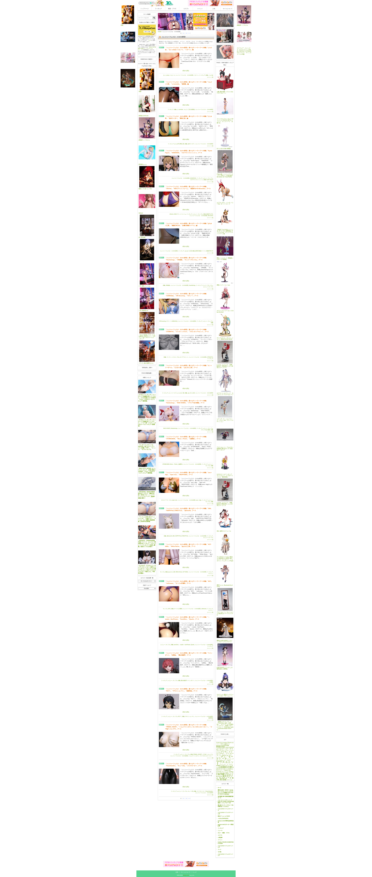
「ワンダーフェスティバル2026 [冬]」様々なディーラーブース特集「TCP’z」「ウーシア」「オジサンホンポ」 (147, 447)
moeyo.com (186, 875)
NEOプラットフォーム (180, 214)
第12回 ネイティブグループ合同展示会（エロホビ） (225, 805)
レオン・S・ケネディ (228, 764)
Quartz (192, 644)
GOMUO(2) (174, 321)
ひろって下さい (225, 750)
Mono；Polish (173, 464)
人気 (213, 8)
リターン (196, 75)
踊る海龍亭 (184, 680)
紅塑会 (211, 682)
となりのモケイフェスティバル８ (225, 813)
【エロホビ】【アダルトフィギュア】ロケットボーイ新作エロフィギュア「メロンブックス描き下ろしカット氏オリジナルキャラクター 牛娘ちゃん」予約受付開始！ (147, 569)
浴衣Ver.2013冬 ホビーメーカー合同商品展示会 (224, 772)
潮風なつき (228, 773)
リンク (194, 872)
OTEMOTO (210, 357)
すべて (219, 787)
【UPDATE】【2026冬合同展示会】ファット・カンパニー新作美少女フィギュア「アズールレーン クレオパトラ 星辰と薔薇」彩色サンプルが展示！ (147, 543)
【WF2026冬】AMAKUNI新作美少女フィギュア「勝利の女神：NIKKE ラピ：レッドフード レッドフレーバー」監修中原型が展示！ (146, 495)
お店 (217, 748)
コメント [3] (210, 612)
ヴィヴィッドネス (171, 357)
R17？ (180, 716)
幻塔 (221, 769)
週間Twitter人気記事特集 (143, 514)
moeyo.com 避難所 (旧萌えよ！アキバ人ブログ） (147, 48)
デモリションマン (189, 716)
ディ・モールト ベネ (224, 757)
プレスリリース (141, 417)
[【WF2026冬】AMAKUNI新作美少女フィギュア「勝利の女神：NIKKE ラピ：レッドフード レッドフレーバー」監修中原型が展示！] (147, 483)
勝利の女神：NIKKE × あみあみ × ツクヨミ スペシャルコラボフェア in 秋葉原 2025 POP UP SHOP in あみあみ (225, 792)
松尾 (229, 769)
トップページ (144, 8)
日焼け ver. (225, 769)
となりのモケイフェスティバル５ (225, 846)
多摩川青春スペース (200, 251)
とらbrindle (180, 109)
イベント (200, 8)
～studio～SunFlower (184, 644)
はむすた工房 (191, 393)
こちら (149, 40)
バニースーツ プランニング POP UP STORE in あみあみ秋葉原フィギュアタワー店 (226, 801)
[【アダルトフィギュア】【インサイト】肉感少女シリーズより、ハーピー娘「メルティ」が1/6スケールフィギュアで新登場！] (147, 411)
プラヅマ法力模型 (205, 430)
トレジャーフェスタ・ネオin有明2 (184, 75)
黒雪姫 (223, 779)
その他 (219, 851)
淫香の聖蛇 (222, 773)
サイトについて (227, 8)
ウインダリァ (190, 680)
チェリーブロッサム (207, 285)
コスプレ (186, 8)
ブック (219, 849)
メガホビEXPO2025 (223, 818)
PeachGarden (209, 791)
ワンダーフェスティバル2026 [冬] (145, 441)
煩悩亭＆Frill (209, 214)
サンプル (210, 178)
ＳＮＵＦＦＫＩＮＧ (166, 500)
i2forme (172, 214)
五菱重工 (180, 464)
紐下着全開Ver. (228, 774)
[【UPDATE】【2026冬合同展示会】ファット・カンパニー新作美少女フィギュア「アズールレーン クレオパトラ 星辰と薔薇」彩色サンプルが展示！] (147, 532)
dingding (225, 742)
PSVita (226, 745)
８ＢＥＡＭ (229, 779)
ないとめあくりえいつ (169, 75)
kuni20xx (176, 644)
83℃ (169, 608)
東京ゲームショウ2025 (224, 816)
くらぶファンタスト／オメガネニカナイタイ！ (201, 756)
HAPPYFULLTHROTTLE (181, 536)
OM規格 (168, 285)
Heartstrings (192, 285)
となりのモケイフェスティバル (225, 809)
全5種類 (223, 765)
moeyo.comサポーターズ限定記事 (226, 825)
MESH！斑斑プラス (225, 744)
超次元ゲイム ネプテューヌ (224, 777)
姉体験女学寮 (226, 767)
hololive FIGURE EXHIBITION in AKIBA (226, 842)
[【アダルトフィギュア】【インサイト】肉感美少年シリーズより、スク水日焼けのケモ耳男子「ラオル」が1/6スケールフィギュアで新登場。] (147, 386)
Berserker (210, 215)
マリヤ (221, 764)
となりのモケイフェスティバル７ (225, 854)
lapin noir (174, 500)
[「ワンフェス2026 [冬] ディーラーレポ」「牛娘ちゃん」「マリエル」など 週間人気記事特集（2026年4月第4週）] (147, 508)
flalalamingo (174, 428)
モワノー (168, 321)
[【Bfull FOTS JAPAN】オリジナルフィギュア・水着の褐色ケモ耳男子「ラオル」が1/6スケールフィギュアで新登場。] (147, 460)
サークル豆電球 (178, 608)
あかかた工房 (171, 572)
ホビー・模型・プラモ (223, 832)
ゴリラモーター (201, 791)
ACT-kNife (185, 572)
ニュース (220, 830)
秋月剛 (221, 774)
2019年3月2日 (219, 742)
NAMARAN (193, 178)
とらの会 (210, 75)
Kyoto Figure (209, 179)
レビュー (205, 178)
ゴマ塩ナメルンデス (207, 754)
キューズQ (190, 791)
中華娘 (218, 766)
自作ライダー (191, 144)
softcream (203, 608)
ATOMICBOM (165, 464)
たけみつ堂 (181, 393)
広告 (177, 872)
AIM (173, 536)
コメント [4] (210, 77)
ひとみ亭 (176, 144)
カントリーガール (173, 393)
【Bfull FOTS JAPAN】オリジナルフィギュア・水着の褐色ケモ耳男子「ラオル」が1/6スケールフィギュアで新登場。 (147, 471)
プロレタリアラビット (182, 357)
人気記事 (220, 837)
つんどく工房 (187, 109)
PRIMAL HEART (197, 754)
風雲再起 (210, 718)
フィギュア (158, 8)
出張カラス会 (228, 765)
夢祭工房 (182, 144)
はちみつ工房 (188, 251)
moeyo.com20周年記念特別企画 (226, 821)
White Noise (179, 572)
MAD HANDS (166, 428)
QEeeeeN (169, 536)
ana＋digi (198, 500)
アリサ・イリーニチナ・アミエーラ (225, 753)
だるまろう (222, 748)
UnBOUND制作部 (229, 747)
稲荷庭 (193, 109)
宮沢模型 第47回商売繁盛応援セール (225, 797)
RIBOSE (220, 747)
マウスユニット (225, 762)
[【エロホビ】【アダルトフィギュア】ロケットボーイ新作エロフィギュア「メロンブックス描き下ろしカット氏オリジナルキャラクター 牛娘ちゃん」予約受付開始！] (147, 557)
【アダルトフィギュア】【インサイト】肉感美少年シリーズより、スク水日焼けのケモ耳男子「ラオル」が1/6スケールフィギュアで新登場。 (147, 398)
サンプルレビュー (142, 562)
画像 (207, 75)
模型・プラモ (172, 8)
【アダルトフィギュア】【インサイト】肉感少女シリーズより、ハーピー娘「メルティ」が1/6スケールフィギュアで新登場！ (147, 423)
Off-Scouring (162, 321)
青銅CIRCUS (209, 251)
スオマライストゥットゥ (196, 179)
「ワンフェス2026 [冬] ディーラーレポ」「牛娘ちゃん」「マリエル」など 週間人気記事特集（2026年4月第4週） (147, 519)
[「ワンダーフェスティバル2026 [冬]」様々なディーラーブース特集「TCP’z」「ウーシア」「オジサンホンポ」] (147, 436)
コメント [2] (210, 111)
